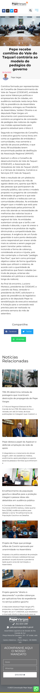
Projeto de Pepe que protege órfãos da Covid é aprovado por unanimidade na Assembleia (17, 546)
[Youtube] (15, 10)
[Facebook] (3, 10)
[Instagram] (7, 10)
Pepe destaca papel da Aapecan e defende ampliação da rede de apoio (19, 445)
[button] (30, 10)
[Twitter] (11, 10)
